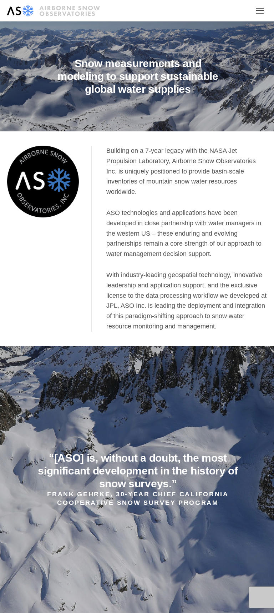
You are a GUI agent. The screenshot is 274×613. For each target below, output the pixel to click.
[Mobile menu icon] (260, 11)
